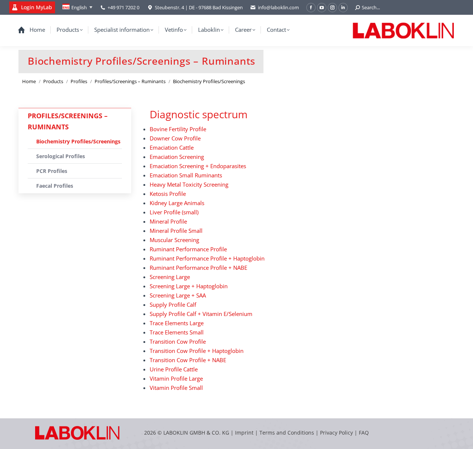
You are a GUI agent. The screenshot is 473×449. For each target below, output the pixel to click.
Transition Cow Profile (178, 341)
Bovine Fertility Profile (178, 129)
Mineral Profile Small (176, 230)
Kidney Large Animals (177, 203)
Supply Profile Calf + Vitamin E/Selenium (201, 313)
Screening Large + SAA (178, 295)
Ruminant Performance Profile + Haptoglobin (207, 258)
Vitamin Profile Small (176, 387)
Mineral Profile (168, 221)
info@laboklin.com (278, 7)
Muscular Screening (174, 240)
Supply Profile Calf (173, 304)
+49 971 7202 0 (123, 7)
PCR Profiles (51, 170)
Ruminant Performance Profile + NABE (198, 267)
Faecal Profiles (54, 185)
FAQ (364, 432)
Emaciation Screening (177, 156)
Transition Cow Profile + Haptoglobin (197, 350)
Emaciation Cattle (172, 147)
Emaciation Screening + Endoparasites (198, 166)
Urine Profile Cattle (174, 369)
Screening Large (170, 276)
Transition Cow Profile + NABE (188, 360)
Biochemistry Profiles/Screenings (78, 141)
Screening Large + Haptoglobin (189, 286)
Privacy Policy (336, 432)
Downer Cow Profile (175, 138)
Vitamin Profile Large (176, 378)
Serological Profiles (60, 156)
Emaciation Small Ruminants (186, 175)
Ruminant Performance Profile (188, 249)
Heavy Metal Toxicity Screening (189, 184)
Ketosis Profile (168, 193)
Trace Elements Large (177, 323)
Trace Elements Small (177, 332)
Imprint (244, 432)
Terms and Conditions (287, 432)
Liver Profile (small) (174, 212)
